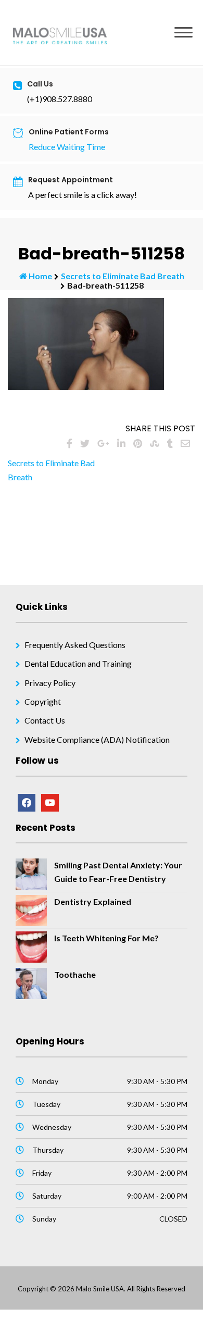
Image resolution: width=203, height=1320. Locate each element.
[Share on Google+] (103, 443)
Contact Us (44, 720)
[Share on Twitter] (85, 443)
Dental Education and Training (78, 663)
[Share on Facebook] (69, 443)
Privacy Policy (49, 683)
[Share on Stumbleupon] (154, 443)
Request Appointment (70, 180)
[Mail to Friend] (185, 443)
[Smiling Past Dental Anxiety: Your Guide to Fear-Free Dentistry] (31, 873)
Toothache (75, 974)
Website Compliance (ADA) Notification (97, 739)
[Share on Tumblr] (170, 443)
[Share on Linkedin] (121, 443)
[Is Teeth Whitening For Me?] (31, 946)
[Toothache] (31, 982)
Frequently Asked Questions (74, 645)
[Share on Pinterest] (137, 443)
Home (40, 276)
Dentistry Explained (92, 901)
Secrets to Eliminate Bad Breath (122, 276)
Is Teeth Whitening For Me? (106, 938)
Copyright (42, 701)
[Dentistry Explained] (31, 909)
